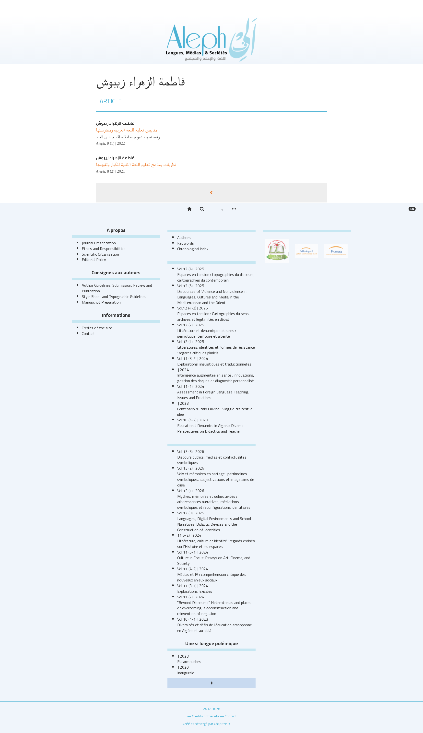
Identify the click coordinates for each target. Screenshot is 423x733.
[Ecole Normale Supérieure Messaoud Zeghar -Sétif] (277, 250)
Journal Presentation (99, 243)
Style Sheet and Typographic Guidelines (114, 296)
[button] (202, 209)
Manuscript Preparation (101, 302)
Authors (184, 237)
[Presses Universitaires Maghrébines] (336, 250)
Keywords (185, 243)
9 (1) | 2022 (116, 143)
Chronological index (192, 248)
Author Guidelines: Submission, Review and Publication (117, 288)
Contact (88, 333)
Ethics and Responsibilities (104, 248)
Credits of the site (97, 327)
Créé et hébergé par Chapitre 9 (206, 723)
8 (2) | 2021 (116, 171)
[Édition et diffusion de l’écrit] (306, 250)
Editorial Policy (94, 259)
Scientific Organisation (100, 254)
